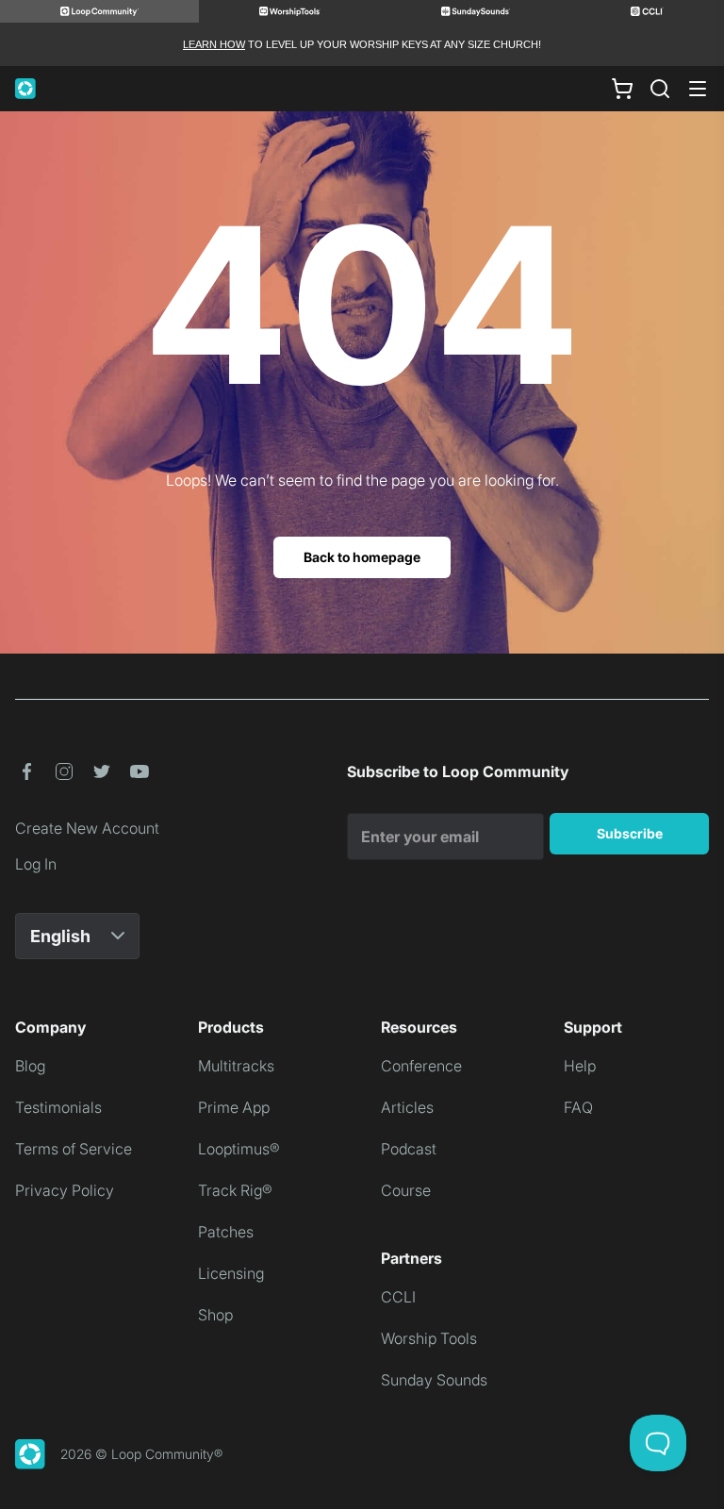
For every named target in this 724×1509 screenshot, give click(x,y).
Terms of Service (73, 1148)
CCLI (398, 1296)
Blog (30, 1065)
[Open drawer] (697, 88)
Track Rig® (235, 1190)
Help (580, 1065)
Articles (407, 1107)
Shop (215, 1314)
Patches (226, 1231)
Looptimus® (239, 1148)
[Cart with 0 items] (622, 88)
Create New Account (87, 828)
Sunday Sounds (434, 1379)
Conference (421, 1065)
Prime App (234, 1107)
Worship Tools (429, 1338)
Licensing (231, 1273)
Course (406, 1190)
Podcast (408, 1148)
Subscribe (630, 833)
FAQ (578, 1107)
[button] (26, 771)
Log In (36, 863)
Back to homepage (362, 557)
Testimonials (58, 1107)
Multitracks (236, 1065)
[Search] (660, 88)
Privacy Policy (64, 1190)
